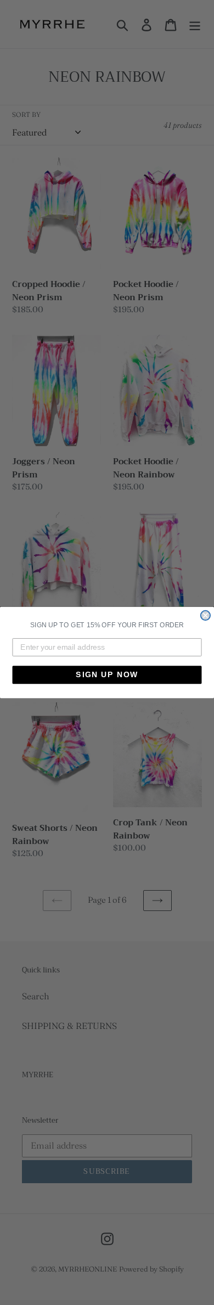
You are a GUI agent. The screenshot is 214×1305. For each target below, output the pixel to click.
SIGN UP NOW (107, 675)
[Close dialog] (205, 615)
